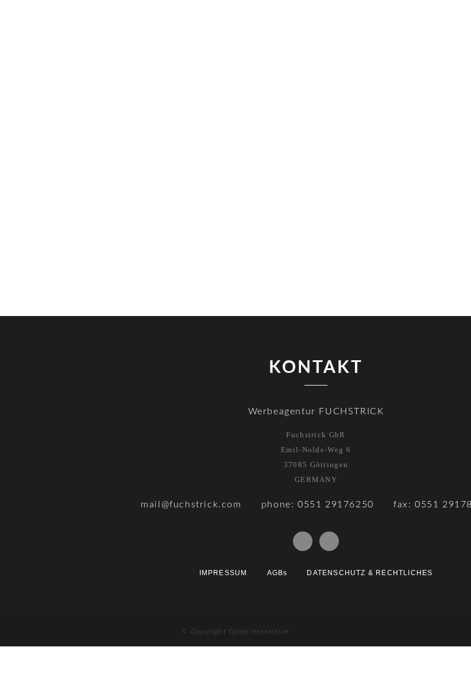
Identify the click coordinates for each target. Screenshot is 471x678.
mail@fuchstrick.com (191, 504)
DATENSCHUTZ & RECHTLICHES (370, 573)
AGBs (277, 573)
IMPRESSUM (223, 573)
